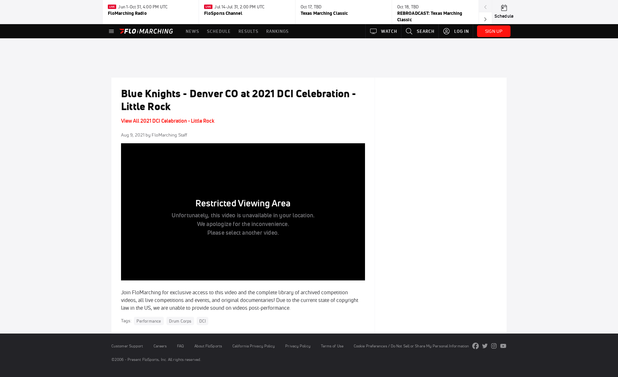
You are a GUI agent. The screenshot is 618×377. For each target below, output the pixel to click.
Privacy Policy (297, 346)
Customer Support (127, 346)
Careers (160, 346)
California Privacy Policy (253, 346)
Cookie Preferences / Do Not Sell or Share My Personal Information (411, 346)
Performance (148, 321)
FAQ (180, 346)
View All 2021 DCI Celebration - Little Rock (167, 121)
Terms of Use (332, 346)
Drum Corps (180, 321)
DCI (202, 321)
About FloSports (208, 346)
